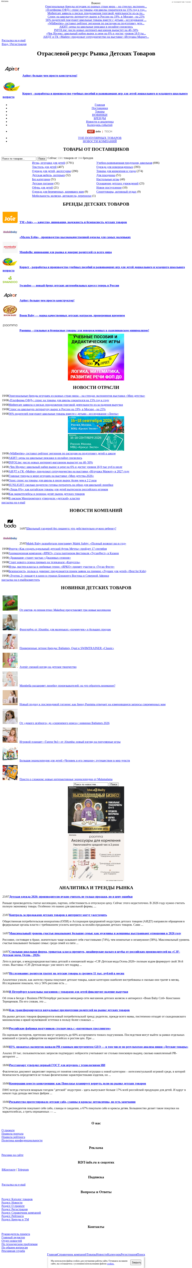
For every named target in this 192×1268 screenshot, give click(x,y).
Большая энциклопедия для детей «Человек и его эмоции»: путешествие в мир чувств (75, 760)
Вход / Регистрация (14, 44)
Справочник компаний (72, 1254)
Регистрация (129, 1254)
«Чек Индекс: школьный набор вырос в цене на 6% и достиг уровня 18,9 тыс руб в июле (65, 466)
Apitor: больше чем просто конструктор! (49, 75)
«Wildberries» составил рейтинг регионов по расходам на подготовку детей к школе (62, 453)
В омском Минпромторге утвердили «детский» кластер (44, 498)
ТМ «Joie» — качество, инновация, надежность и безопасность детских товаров (73, 222)
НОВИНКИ (99, 114)
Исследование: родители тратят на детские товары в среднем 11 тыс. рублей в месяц (66, 973)
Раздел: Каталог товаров (17, 1199)
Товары (100, 111)
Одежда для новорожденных (114, 167)
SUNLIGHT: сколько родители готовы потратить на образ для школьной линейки (61, 484)
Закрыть (136, 1262)
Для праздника (105, 175)
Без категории (41, 179)
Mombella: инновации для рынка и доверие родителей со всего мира (66, 252)
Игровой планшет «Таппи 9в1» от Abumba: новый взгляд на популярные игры (70, 741)
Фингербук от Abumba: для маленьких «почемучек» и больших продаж (65, 629)
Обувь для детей (42, 187)
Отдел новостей (12, 1240)
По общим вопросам (15, 1247)
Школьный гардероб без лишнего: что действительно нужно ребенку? (71, 528)
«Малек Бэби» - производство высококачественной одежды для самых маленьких (75, 237)
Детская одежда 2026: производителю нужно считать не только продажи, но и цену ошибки (71, 896)
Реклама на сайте (12, 1155)
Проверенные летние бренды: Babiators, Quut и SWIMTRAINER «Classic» (67, 648)
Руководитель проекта (16, 1234)
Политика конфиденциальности (22, 1140)
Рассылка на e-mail (14, 40)
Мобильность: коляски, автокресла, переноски (62, 195)
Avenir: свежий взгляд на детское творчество (48, 666)
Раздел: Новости (12, 1202)
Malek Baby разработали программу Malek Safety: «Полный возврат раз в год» (76, 543)
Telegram (23, 1169)
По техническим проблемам (20, 1244)
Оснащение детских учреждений (117, 183)
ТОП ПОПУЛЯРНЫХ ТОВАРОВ (100, 137)
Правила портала (12, 1133)
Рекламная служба (13, 1250)
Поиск (141, 1254)
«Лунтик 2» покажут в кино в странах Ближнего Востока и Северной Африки (59, 575)
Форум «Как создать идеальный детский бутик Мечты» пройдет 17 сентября (58, 548)
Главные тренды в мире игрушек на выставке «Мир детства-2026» (51, 475)
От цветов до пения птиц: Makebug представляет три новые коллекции (65, 609)
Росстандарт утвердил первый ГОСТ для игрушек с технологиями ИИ (57, 1065)
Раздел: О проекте (13, 1206)
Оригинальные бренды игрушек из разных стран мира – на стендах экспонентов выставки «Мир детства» (77, 395)
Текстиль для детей (44, 167)
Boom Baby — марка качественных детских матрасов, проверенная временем (72, 315)
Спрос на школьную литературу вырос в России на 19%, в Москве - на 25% (57, 409)
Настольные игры (107, 179)
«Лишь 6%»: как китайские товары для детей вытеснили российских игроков (58, 489)
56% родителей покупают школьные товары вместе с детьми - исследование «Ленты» (64, 413)
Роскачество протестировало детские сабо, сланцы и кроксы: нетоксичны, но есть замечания (72, 1101)
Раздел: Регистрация (15, 1209)
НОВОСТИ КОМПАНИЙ (100, 141)
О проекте (8, 1130)
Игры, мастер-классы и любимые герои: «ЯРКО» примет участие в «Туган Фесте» (62, 566)
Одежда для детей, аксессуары (51, 171)
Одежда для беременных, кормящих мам (58, 191)
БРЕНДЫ (100, 118)
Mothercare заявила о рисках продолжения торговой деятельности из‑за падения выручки (66, 404)
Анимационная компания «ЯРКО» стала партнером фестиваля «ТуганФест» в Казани (64, 553)
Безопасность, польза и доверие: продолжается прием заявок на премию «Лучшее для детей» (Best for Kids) (77, 571)
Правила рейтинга (13, 1137)
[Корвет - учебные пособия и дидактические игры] (96, 379)
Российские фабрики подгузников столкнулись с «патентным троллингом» (60, 1028)
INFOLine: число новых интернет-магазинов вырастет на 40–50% (51, 462)
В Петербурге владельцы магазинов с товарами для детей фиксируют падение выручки (68, 991)
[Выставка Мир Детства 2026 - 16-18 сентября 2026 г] (96, 432)
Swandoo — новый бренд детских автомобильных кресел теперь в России (69, 285)
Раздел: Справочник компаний (21, 1212)
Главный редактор (13, 1237)
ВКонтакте (9, 1169)
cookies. (110, 1263)
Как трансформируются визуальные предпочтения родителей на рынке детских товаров (69, 1010)
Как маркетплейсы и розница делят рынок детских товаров (47, 493)
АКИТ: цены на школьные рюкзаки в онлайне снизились (45, 457)
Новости (101, 1254)
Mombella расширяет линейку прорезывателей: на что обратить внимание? (67, 685)
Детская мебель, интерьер (48, 175)
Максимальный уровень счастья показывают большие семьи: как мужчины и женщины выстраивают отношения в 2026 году (95, 933)
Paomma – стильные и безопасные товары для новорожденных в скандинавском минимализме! (84, 330)
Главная (100, 104)
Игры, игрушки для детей (48, 162)
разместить (33, 579)
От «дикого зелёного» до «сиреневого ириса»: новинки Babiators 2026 (65, 723)
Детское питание (43, 183)
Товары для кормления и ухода (116, 171)
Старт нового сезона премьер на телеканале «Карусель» (44, 562)
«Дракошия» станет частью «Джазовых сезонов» (40, 557)
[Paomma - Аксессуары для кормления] (96, 879)
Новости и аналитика (100, 121)
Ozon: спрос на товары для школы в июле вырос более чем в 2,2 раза (53, 480)
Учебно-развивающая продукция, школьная (124, 162)
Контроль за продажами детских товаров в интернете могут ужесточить (58, 915)
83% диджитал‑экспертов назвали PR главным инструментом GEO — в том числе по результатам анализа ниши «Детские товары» (98, 1046)
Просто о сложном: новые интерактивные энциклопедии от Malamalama (66, 779)
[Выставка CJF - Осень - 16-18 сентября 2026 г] (96, 449)
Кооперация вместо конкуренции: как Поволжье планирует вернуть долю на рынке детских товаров (77, 1083)
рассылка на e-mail (13, 502)
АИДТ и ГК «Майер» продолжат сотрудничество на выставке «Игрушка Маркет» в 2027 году (69, 471)
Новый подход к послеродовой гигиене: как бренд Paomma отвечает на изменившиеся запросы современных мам (93, 704)
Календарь (114, 1254)
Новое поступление (109, 187)
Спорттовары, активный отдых (116, 191)
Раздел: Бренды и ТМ (15, 1219)
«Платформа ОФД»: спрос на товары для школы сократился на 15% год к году (59, 400)
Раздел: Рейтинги (13, 1216)
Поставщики (100, 108)
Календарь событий (99, 125)
